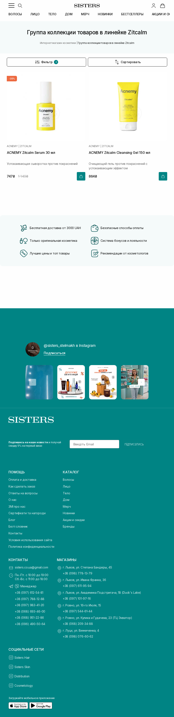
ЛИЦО (34, 14)
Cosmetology (23, 685)
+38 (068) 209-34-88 (78, 623)
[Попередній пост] (32, 382)
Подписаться (54, 353)
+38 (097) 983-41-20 (29, 605)
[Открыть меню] (11, 5)
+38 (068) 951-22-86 (29, 617)
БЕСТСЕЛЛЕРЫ (132, 14)
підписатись (134, 444)
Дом (66, 500)
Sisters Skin (22, 667)
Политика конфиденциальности (31, 546)
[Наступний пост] (141, 382)
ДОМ (69, 14)
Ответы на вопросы (23, 493)
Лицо (66, 486)
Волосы (68, 479)
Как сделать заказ (21, 486)
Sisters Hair (22, 657)
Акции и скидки (74, 520)
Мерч (67, 506)
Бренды (68, 526)
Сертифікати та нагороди (27, 513)
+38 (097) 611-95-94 (77, 586)
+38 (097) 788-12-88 (29, 599)
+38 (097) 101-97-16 (77, 598)
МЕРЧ (85, 14)
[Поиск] (20, 5)
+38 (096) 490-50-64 (30, 624)
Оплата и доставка (22, 479)
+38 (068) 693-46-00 (30, 611)
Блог (11, 520)
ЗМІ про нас (16, 506)
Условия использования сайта (30, 540)
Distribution (21, 676)
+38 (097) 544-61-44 (77, 611)
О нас (12, 500)
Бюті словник (18, 526)
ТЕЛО (52, 14)
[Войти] (154, 5)
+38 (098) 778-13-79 (77, 573)
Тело (66, 493)
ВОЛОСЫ (15, 14)
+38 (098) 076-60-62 (78, 636)
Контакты (15, 533)
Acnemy (12, 146)
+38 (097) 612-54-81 (29, 592)
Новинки (69, 513)
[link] (163, 5)
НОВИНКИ (105, 14)
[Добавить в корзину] (81, 176)
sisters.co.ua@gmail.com (31, 567)
